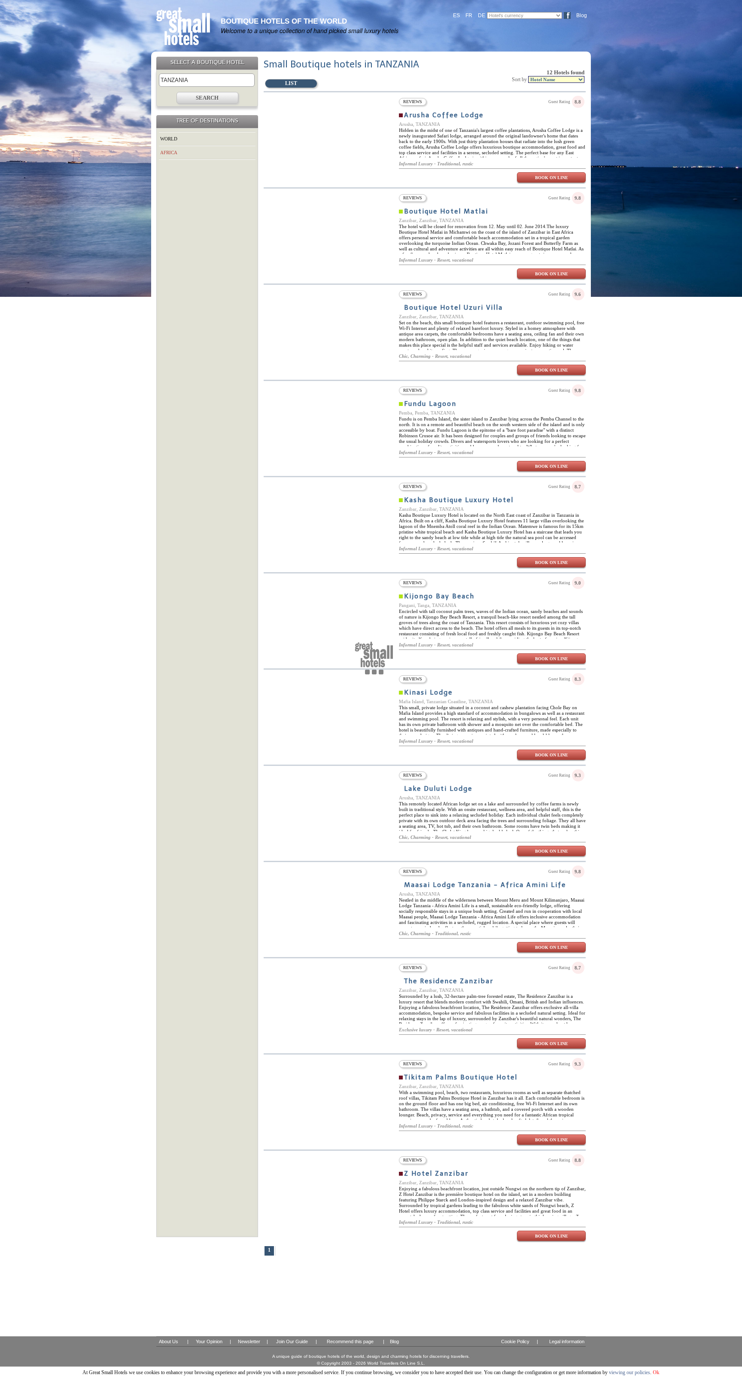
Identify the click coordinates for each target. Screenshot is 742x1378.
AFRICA (168, 152)
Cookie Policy (515, 1341)
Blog (581, 15)
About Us (168, 1341)
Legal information (566, 1341)
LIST (291, 83)
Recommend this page (350, 1341)
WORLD (168, 138)
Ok (656, 1372)
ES (456, 15)
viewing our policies (629, 1372)
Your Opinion (209, 1341)
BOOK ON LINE (551, 177)
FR (468, 15)
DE (481, 15)
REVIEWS (412, 101)
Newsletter (249, 1341)
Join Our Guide (292, 1341)
